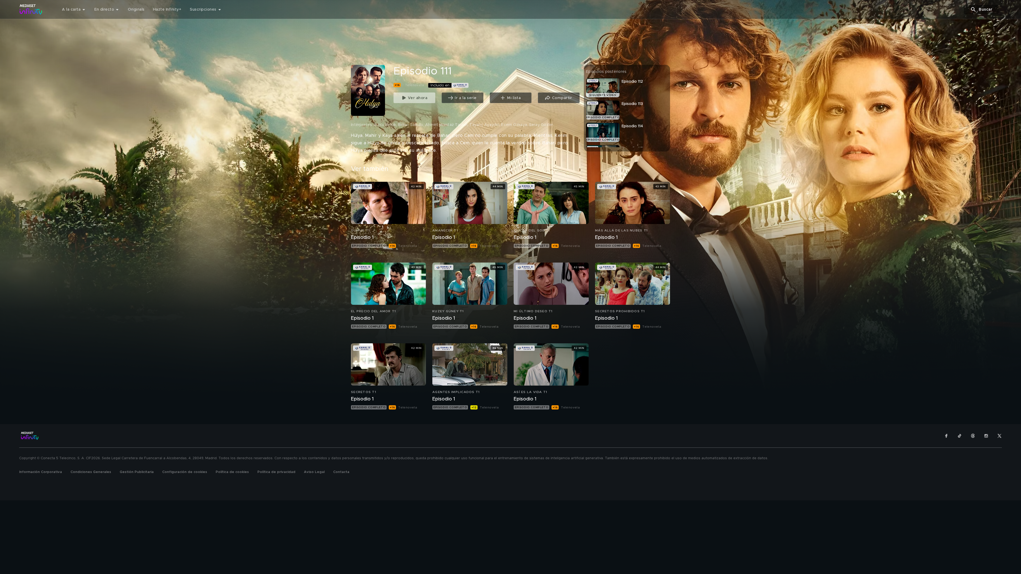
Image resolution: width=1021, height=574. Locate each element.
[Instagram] (986, 435)
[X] (999, 435)
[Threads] (972, 435)
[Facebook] (946, 435)
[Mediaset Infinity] (31, 9)
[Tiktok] (959, 435)
